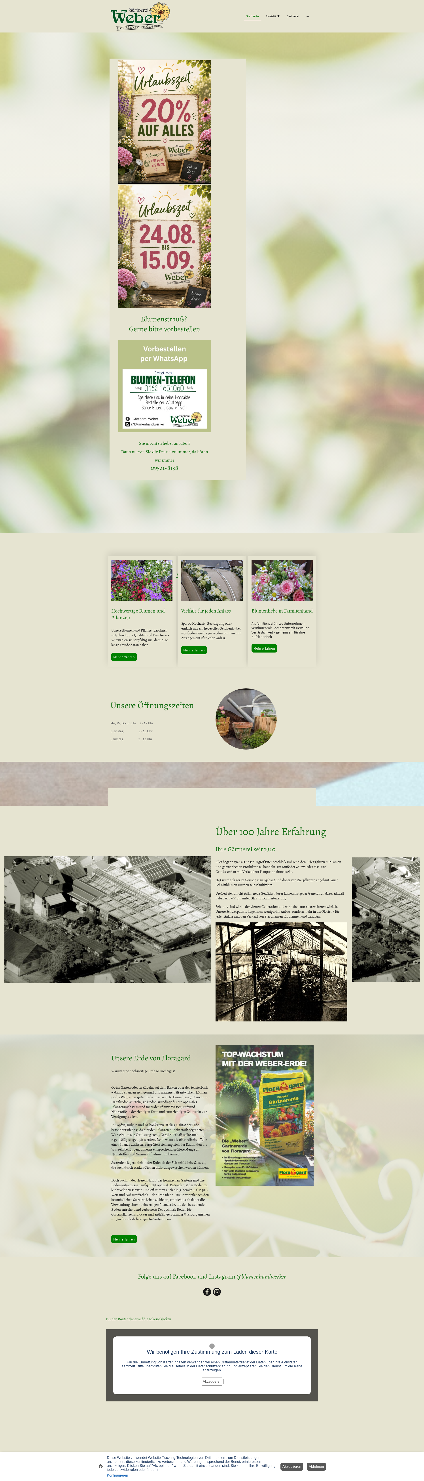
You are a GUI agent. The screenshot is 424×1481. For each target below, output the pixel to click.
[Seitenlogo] (140, 16)
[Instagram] (217, 1292)
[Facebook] (207, 1292)
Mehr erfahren (124, 657)
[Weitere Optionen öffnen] (307, 16)
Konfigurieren (117, 1475)
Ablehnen (316, 1466)
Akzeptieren (212, 1381)
